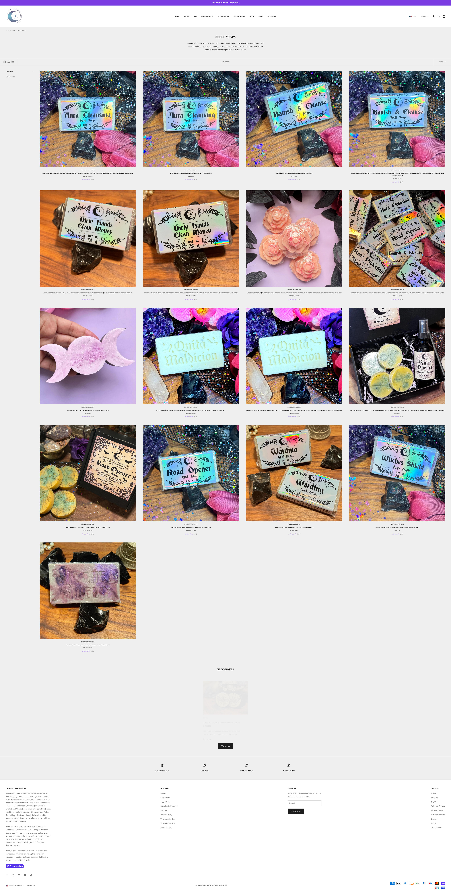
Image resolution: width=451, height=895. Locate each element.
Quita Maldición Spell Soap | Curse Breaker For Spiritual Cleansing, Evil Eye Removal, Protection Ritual (191, 410)
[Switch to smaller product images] (9, 62)
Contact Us (165, 797)
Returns (163, 810)
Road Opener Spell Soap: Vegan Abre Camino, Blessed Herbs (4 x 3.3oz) (88, 527)
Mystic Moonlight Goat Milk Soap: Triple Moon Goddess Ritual (88, 410)
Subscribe (296, 811)
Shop (13, 30)
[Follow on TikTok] (31, 875)
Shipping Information (169, 806)
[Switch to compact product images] (13, 62)
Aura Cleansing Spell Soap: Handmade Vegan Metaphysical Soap (191, 173)
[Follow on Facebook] (7, 875)
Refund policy (166, 827)
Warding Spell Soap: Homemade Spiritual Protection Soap (294, 527)
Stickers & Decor (223, 16)
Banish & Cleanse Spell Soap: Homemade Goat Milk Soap (294, 173)
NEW (195, 16)
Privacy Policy (166, 814)
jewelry (206, 714)
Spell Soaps (22, 30)
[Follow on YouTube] (25, 875)
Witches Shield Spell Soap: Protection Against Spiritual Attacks (87, 645)
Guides (252, 16)
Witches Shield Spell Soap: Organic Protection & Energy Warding (397, 527)
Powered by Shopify (221, 885)
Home (177, 16)
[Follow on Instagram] (13, 875)
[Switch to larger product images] (5, 62)
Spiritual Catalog (207, 16)
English (423, 16)
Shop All (186, 16)
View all (225, 746)
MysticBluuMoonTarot (87, 170)
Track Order (272, 16)
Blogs (261, 16)
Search (163, 793)
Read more (207, 736)
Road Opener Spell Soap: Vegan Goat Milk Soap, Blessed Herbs (191, 527)
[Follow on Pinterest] (19, 875)
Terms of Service (167, 819)
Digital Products (239, 16)
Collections (10, 76)
